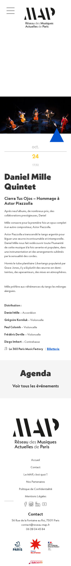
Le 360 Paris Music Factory (26, 349)
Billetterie (53, 349)
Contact (35, 467)
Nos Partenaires (35, 482)
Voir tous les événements (35, 386)
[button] (10, 10)
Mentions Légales (35, 496)
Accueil (35, 460)
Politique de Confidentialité (35, 489)
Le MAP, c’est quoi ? (35, 474)
